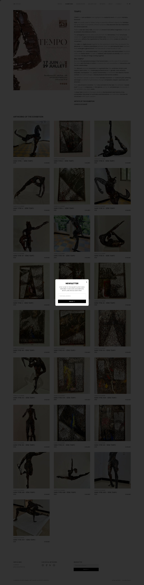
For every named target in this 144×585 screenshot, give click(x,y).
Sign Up (71, 301)
